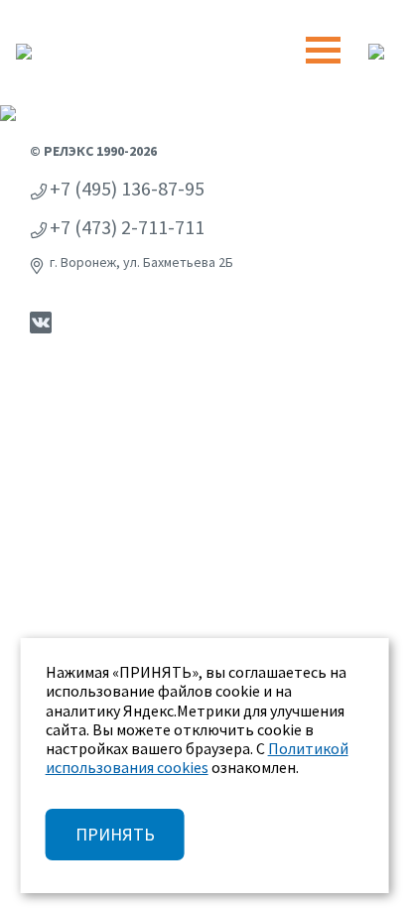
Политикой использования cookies (197, 757)
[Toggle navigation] (323, 50)
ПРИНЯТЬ (115, 834)
